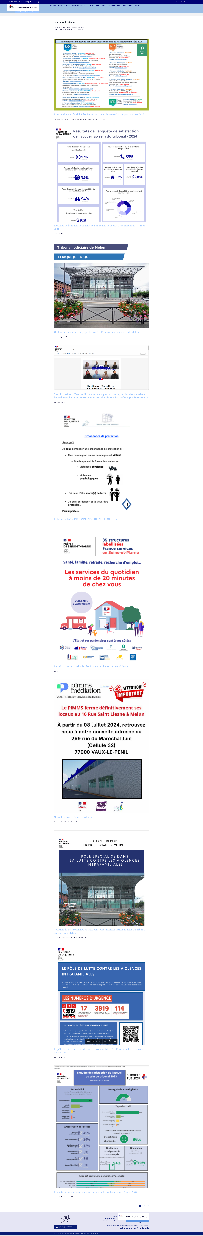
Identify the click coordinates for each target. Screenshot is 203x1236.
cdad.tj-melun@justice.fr (37, 2)
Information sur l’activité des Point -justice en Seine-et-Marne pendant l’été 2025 (99, 114)
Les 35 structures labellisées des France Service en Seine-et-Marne (91, 666)
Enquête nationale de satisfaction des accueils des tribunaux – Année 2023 (95, 1192)
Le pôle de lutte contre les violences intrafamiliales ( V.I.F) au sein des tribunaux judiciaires (98, 1051)
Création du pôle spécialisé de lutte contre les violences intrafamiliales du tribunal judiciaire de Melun (99, 931)
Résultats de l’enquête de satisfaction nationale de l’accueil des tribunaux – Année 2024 (99, 227)
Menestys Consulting (74, 1233)
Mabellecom (82, 1233)
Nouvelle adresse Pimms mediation (73, 817)
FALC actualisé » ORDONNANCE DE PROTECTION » (85, 519)
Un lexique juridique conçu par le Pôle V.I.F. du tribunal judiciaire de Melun (96, 332)
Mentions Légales (94, 1233)
